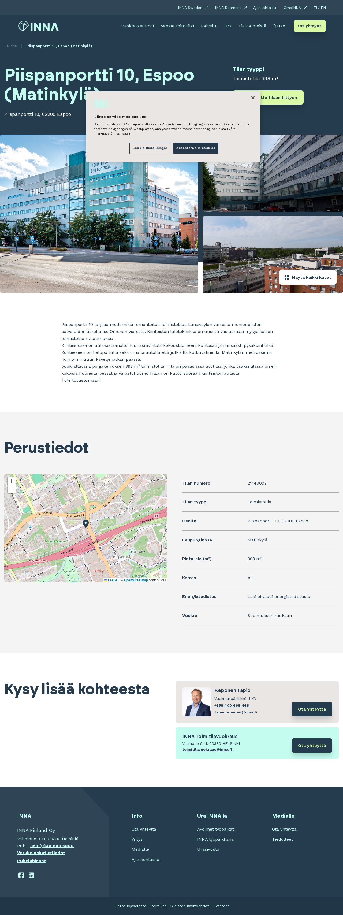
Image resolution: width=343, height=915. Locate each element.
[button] (86, 523)
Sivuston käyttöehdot (189, 906)
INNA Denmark (228, 7)
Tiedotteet (282, 839)
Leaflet (112, 580)
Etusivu (10, 46)
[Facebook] (21, 875)
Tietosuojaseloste (130, 906)
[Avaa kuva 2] (273, 173)
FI (315, 7)
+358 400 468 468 (231, 705)
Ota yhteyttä (310, 26)
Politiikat (158, 906)
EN (323, 7)
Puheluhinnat (31, 860)
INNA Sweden (190, 7)
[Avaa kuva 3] (273, 254)
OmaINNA (292, 7)
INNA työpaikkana (215, 839)
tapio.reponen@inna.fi (235, 712)
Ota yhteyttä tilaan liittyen (268, 97)
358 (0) (38, 845)
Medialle (140, 849)
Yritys (137, 839)
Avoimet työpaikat (215, 829)
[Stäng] (253, 98)
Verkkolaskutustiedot (41, 852)
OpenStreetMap (136, 580)
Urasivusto (208, 849)
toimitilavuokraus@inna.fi (207, 749)
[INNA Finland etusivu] (38, 26)
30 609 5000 (60, 845)
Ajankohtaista (265, 7)
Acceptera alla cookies (195, 148)
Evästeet (221, 906)
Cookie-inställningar (149, 148)
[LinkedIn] (32, 875)
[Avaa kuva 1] (99, 214)
